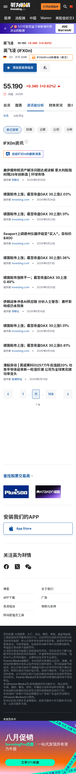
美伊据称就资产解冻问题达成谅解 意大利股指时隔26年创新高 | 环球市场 (37, 172)
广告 (44, 597)
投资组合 (9, 606)
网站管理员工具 (13, 615)
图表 (18, 105)
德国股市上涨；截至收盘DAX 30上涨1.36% (36, 258)
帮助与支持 (48, 606)
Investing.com (20, 199)
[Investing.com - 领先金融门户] (20, 7)
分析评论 (19, 115)
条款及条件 (9, 719)
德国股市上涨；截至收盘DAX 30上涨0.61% (36, 345)
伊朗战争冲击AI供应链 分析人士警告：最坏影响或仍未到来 (37, 303)
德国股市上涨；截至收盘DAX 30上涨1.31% (36, 214)
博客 (6, 589)
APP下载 (9, 597)
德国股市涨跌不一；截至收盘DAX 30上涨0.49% (35, 279)
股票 (7, 18)
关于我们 (47, 589)
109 (51, 394)
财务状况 (55, 105)
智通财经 (17, 379)
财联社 (15, 179)
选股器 (20, 18)
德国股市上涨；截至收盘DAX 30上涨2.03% (37, 194)
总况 (6, 105)
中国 (33, 18)
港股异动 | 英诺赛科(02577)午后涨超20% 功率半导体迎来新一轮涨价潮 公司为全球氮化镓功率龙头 (37, 369)
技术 (71, 105)
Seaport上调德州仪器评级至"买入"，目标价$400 (37, 236)
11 (36, 394)
